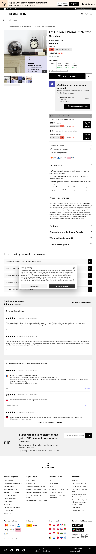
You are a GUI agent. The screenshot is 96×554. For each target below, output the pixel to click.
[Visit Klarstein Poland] (50, 533)
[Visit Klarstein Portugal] (58, 538)
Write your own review (81, 302)
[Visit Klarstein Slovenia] (61, 538)
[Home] (6, 26)
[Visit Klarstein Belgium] (50, 538)
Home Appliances (14, 26)
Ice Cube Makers (10, 498)
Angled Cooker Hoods (11, 492)
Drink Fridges (8, 501)
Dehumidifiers (9, 486)
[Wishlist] (86, 14)
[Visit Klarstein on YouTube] (18, 550)
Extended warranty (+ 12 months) (68, 98)
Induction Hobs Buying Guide (36, 492)
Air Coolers (8, 504)
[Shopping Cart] (91, 14)
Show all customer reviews (51, 423)
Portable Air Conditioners (13, 483)
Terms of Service (76, 537)
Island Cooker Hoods (11, 489)
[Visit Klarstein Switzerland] (58, 525)
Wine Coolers (8, 480)
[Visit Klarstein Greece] (65, 538)
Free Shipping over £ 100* (84, 9)
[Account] (82, 14)
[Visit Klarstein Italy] (65, 525)
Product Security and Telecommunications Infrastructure (79, 502)
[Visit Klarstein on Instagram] (6, 550)
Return (51, 486)
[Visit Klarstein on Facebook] (12, 550)
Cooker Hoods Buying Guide (36, 489)
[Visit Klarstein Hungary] (65, 529)
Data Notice (76, 507)
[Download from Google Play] (78, 530)
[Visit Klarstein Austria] (54, 525)
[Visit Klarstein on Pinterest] (24, 550)
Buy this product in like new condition (63, 119)
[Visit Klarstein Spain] (50, 529)
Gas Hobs (7, 513)
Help (50, 480)
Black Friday (30, 480)
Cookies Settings (78, 510)
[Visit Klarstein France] (61, 525)
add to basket (69, 76)
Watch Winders (27, 26)
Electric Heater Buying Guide (36, 501)
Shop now (74, 4)
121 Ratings (52, 46)
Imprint (57, 549)
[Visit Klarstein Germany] (50, 525)
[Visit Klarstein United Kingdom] (54, 529)
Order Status (53, 483)
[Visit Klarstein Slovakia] (58, 529)
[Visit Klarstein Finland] (65, 533)
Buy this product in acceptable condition (64, 131)
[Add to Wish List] (89, 76)
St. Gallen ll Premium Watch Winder (45, 26)
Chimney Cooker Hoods (12, 507)
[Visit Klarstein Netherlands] (54, 538)
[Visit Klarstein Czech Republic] (61, 529)
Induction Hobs (9, 510)
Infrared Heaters (10, 495)
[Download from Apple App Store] (77, 525)
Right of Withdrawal (56, 492)
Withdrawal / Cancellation (58, 489)
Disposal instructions (79, 483)
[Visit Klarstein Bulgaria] (61, 533)
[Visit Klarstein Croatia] (54, 533)
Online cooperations (79, 486)
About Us (75, 480)
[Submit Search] (3, 20)
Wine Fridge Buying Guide (35, 486)
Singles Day (30, 483)
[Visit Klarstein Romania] (58, 533)
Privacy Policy (84, 536)
